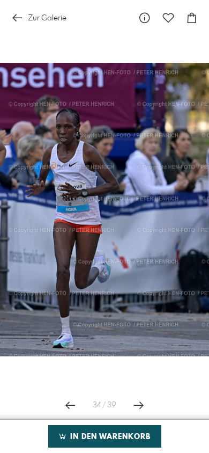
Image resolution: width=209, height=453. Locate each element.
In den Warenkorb (109, 437)
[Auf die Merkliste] (168, 18)
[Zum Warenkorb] (191, 18)
